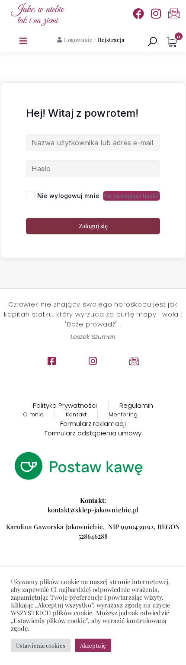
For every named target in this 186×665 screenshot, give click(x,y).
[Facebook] (138, 13)
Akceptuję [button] (93, 645)
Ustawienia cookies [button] (40, 645)
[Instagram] (156, 13)
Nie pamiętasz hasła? (131, 196)
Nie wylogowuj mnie (68, 195)
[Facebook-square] (52, 361)
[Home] (36, 13)
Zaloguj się (93, 226)
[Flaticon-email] (174, 13)
